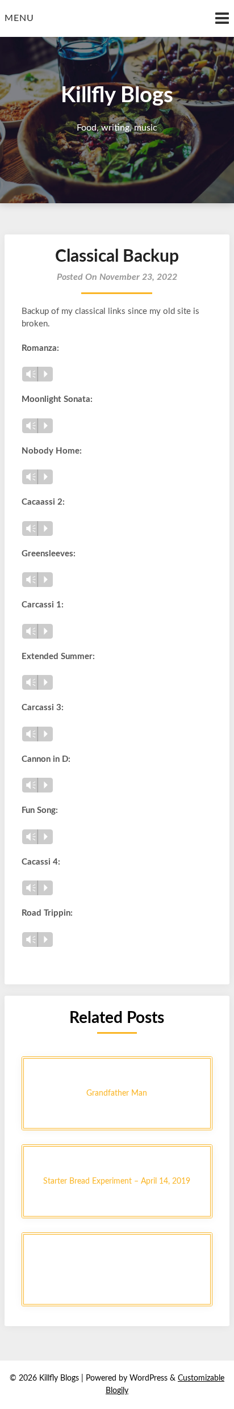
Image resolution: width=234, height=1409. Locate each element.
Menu (19, 18)
